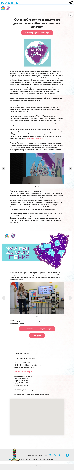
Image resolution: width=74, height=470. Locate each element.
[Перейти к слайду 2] (37, 316)
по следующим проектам (35, 138)
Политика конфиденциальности (36, 455)
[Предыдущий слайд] (3, 168)
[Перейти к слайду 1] (35, 186)
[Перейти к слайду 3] (38, 186)
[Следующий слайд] (70, 168)
